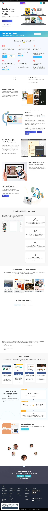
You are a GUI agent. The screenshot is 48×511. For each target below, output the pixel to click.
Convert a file (28, 476)
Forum (11, 493)
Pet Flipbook (24, 304)
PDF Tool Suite (4, 490)
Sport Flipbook (30, 304)
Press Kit (18, 493)
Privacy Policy (27, 493)
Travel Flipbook (17, 304)
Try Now (5, 56)
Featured (8, 275)
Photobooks (21, 275)
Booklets (14, 275)
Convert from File (6, 24)
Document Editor (5, 497)
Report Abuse (27, 499)
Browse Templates (11, 56)
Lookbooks (33, 275)
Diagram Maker (4, 493)
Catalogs (27, 275)
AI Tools (22, 3)
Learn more (6, 69)
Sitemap (11, 501)
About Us (18, 490)
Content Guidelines (32, 509)
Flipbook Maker (4, 491)
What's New (19, 491)
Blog (10, 496)
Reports (39, 275)
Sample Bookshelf (37, 56)
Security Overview (28, 497)
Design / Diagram (12, 491)
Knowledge (11, 498)
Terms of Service (27, 490)
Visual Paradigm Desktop (13, 0)
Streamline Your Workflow (30, 132)
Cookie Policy (10, 506)
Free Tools (11, 499)
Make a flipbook (20, 476)
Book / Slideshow (12, 490)
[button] (18, 3)
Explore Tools (37, 34)
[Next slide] (44, 286)
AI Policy (26, 491)
